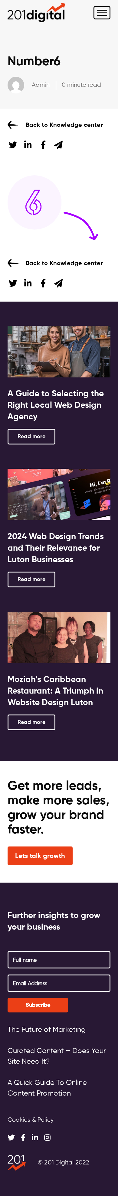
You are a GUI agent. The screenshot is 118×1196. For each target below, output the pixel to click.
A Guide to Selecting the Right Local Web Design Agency (56, 405)
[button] (40, 856)
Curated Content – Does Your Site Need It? (57, 1056)
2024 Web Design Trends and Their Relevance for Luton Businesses (56, 548)
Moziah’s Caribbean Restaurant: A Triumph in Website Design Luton (55, 691)
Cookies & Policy (31, 1120)
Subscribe (38, 1005)
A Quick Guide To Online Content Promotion (47, 1088)
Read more (31, 436)
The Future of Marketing (47, 1029)
